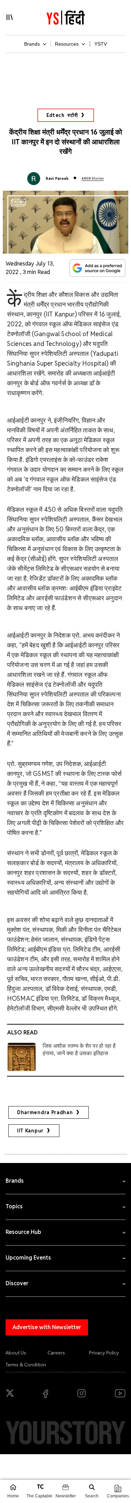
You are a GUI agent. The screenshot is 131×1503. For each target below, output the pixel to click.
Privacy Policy (104, 1353)
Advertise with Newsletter (47, 1327)
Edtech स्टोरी (62, 115)
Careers (56, 1353)
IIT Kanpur (30, 1131)
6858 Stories (92, 178)
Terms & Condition (26, 1364)
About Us (16, 1353)
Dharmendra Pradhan (45, 1112)
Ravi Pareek (57, 178)
